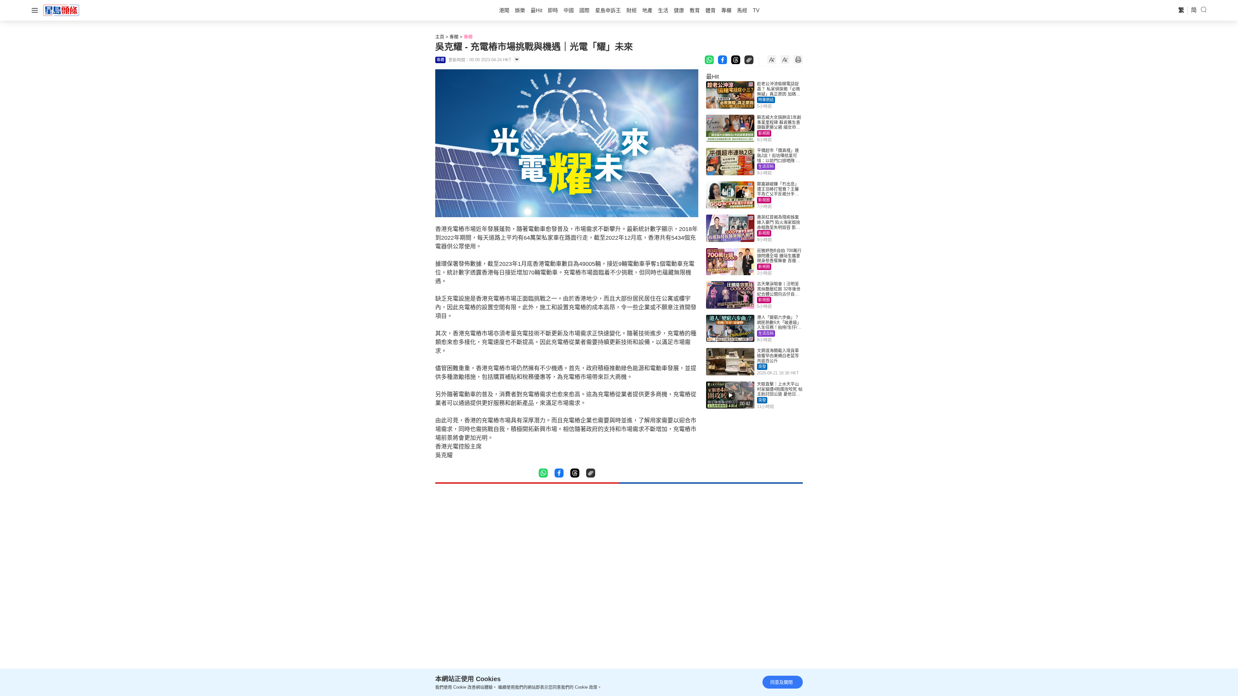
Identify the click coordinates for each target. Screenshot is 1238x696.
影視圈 (764, 133)
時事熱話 (766, 100)
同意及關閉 (781, 682)
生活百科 (766, 167)
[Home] (61, 10)
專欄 (453, 36)
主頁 (439, 36)
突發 (762, 367)
